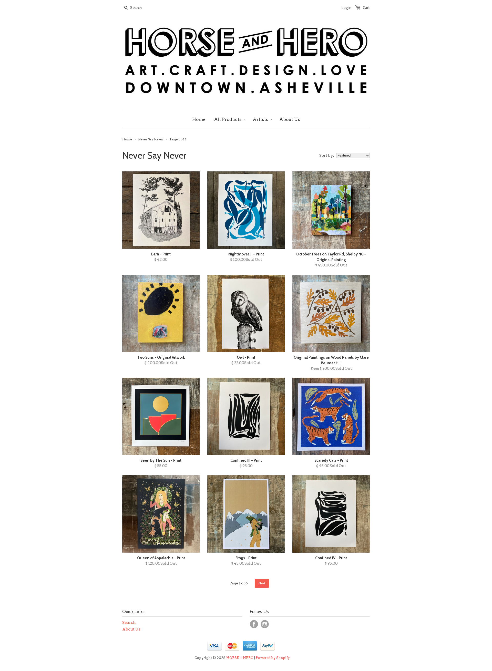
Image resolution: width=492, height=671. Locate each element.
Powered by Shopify (273, 658)
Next (261, 583)
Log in (346, 7)
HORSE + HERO (239, 658)
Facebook (254, 624)
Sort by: (326, 155)
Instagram (265, 624)
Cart (366, 7)
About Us (131, 629)
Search (129, 622)
